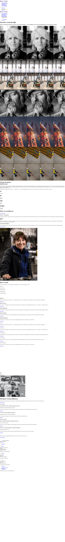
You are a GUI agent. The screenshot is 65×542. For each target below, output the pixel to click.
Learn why (1, 405)
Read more (1, 380)
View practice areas (2, 176)
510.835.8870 (5, 19)
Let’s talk (3, 10)
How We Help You (4, 2)
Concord (2, 423)
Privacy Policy (4, 432)
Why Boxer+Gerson (4, 3)
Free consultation (2, 400)
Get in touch (1, 264)
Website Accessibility (5, 430)
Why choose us (2, 365)
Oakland (2, 409)
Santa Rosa (2, 416)
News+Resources (4, 5)
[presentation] (1, 336)
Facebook (3, 429)
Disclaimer (3, 431)
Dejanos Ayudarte (4, 16)
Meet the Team (4, 4)
